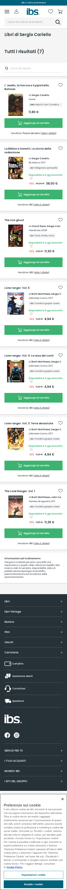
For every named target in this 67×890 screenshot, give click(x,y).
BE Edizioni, (34, 162)
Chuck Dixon (38, 226)
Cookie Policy (15, 867)
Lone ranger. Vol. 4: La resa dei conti (29, 355)
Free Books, (35, 230)
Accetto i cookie (33, 884)
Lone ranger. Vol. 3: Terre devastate (28, 423)
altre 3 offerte (41, 204)
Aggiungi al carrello (36, 123)
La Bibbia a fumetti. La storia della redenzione (27, 150)
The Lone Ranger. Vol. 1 (19, 491)
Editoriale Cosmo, (38, 298)
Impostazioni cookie (33, 874)
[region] (33, 842)
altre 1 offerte (48, 133)
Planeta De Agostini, (39, 501)
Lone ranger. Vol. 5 (17, 288)
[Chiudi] (62, 799)
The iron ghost (14, 220)
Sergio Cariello (40, 95)
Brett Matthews (40, 293)
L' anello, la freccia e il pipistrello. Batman (27, 87)
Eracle (32, 99)
